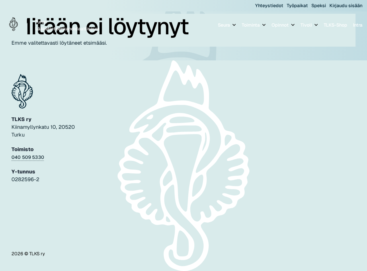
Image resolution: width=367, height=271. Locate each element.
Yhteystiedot (269, 6)
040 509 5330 (27, 157)
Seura (224, 25)
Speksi (318, 6)
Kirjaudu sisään (345, 6)
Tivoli (306, 25)
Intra (357, 25)
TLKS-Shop (335, 25)
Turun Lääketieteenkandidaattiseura (67, 25)
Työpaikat (297, 6)
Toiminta (251, 25)
